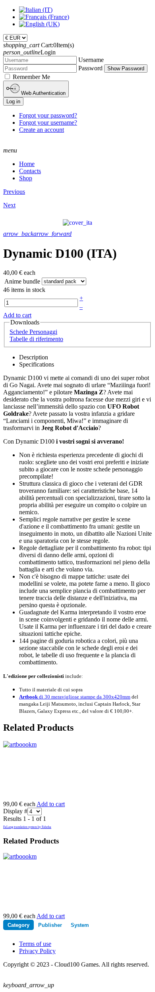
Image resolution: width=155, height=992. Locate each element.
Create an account (41, 129)
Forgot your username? (48, 122)
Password (90, 68)
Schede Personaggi (33, 331)
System (80, 925)
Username (91, 59)
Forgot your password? (48, 115)
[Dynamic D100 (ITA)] (77, 222)
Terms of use (35, 943)
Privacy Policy (37, 951)
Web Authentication (42, 93)
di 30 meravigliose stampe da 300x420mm (74, 697)
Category (18, 925)
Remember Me (31, 76)
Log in (13, 101)
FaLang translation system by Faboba (27, 827)
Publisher (50, 925)
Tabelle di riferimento (36, 339)
